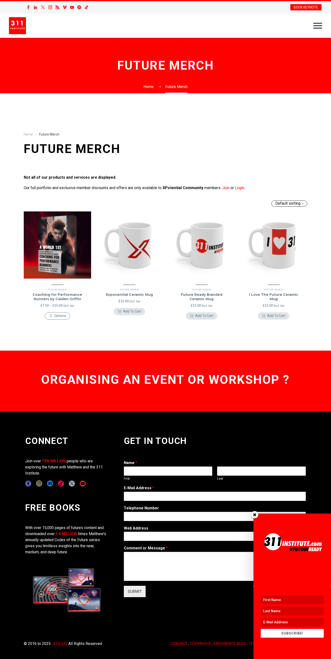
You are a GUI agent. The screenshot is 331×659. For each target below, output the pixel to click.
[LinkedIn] (35, 7)
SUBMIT (135, 591)
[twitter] (72, 484)
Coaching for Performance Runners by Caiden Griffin (57, 296)
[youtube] (83, 484)
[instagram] (39, 484)
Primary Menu (317, 25)
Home (28, 134)
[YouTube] (72, 7)
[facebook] (28, 484)
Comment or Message (146, 548)
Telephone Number (141, 508)
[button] (129, 311)
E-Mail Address (139, 488)
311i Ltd (60, 643)
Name (130, 462)
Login (239, 187)
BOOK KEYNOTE (306, 7)
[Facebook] (28, 7)
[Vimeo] (64, 7)
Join (225, 187)
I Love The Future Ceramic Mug (273, 296)
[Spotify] (79, 7)
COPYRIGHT (200, 643)
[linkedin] (50, 484)
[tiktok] (61, 484)
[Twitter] (43, 7)
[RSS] (57, 7)
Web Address (136, 528)
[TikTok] (86, 7)
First (127, 478)
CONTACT (179, 643)
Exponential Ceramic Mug (129, 294)
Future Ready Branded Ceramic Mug (201, 296)
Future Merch (57, 289)
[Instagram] (50, 7)
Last (220, 478)
